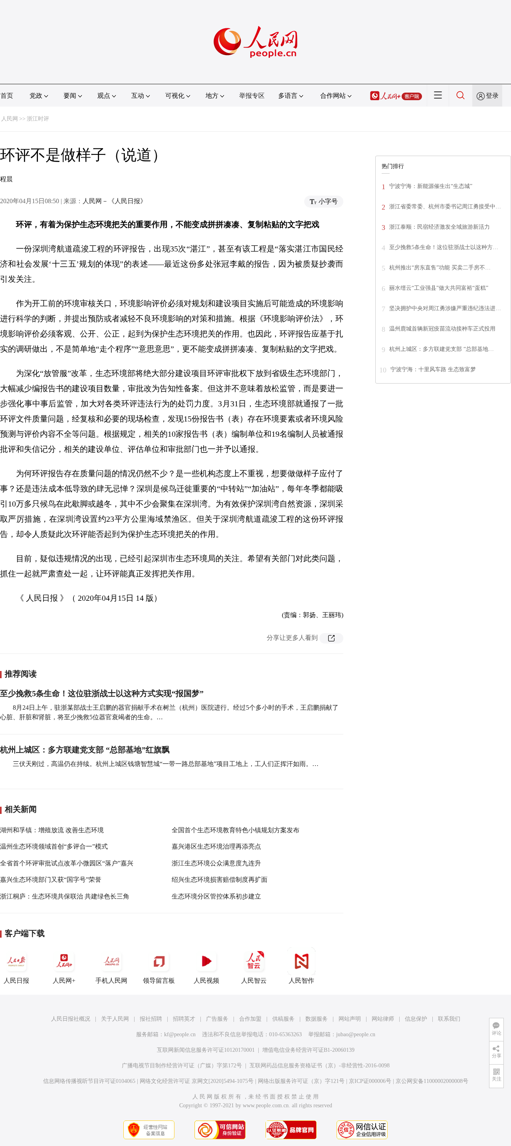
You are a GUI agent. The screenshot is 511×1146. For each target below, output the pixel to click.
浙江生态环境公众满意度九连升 (216, 863)
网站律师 (383, 1019)
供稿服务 (283, 1019)
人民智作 (301, 980)
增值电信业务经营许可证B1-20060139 (308, 1050)
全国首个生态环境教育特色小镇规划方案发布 (235, 830)
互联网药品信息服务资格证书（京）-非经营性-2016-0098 (320, 1066)
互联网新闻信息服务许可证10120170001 (206, 1050)
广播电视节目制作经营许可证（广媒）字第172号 (182, 1066)
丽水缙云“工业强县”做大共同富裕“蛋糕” (438, 288)
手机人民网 (111, 980)
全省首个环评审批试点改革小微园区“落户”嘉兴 (66, 863)
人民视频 (206, 980)
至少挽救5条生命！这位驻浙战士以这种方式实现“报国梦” (102, 693)
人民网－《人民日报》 (115, 201)
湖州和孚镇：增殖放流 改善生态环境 (52, 830)
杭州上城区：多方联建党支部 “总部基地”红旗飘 (85, 749)
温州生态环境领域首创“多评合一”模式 (54, 846)
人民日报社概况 (70, 1019)
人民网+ (64, 980)
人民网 (9, 119)
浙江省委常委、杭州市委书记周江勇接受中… (445, 207)
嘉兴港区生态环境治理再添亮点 (216, 846)
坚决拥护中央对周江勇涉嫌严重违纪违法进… (445, 308)
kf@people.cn (180, 1034)
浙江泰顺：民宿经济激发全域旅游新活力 (439, 227)
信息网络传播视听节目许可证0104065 (89, 1081)
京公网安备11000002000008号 (432, 1081)
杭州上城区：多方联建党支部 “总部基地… (441, 349)
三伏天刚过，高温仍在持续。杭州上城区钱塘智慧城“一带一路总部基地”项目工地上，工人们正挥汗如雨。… (166, 763)
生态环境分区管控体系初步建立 (216, 896)
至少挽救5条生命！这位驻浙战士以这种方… (443, 247)
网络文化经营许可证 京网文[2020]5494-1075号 (197, 1081)
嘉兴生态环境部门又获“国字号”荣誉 (50, 879)
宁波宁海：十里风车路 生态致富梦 (433, 369)
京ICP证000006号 (370, 1081)
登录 (492, 95)
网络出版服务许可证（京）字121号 (301, 1081)
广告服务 (217, 1019)
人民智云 (254, 980)
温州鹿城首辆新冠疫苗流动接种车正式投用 (442, 329)
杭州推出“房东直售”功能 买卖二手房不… (440, 268)
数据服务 (316, 1019)
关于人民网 (115, 1019)
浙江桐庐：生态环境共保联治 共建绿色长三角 (64, 896)
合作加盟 (250, 1019)
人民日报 (16, 980)
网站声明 (350, 1019)
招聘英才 (184, 1019)
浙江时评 (38, 119)
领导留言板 (159, 980)
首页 (6, 95)
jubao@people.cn (355, 1034)
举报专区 (252, 95)
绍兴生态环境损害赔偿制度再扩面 (219, 879)
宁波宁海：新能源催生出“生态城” (430, 186)
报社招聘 (151, 1019)
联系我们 (449, 1019)
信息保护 (416, 1019)
